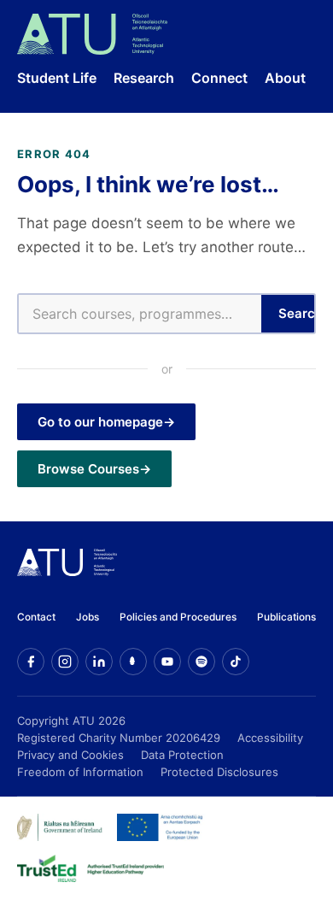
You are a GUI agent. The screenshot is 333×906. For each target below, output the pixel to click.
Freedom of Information (80, 772)
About (285, 77)
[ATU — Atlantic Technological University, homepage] (92, 34)
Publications (286, 617)
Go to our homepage (100, 422)
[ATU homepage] (67, 570)
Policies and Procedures (178, 617)
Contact (36, 617)
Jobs (87, 617)
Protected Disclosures (219, 772)
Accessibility (270, 737)
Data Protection (182, 755)
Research (144, 77)
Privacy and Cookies (70, 755)
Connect (219, 77)
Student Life (56, 77)
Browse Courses (88, 469)
